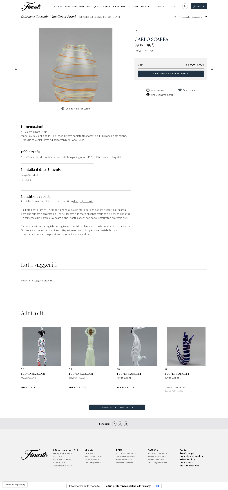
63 (166, 369)
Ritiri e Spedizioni (189, 465)
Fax (86, 459)
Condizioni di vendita (191, 456)
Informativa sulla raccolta (84, 486)
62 (118, 369)
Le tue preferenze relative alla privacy (128, 486)
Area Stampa (187, 453)
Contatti (160, 6)
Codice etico (186, 462)
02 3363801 (27, 179)
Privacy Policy (187, 459)
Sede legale (57, 453)
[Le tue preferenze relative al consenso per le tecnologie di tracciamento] (14, 485)
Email (87, 462)
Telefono (88, 456)
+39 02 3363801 (97, 456)
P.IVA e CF (56, 459)
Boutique (92, 6)
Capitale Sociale (59, 466)
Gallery (105, 6)
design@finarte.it (29, 174)
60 (22, 369)
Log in (200, 6)
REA (54, 462)
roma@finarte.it (127, 462)
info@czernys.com (160, 462)
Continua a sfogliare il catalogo (117, 407)
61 (70, 369)
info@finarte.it (95, 462)
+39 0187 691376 (161, 456)
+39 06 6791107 (129, 456)
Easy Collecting (74, 6)
